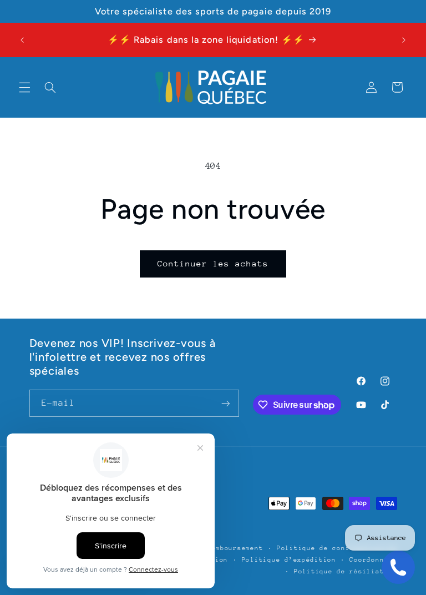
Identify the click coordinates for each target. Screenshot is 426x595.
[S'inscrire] (225, 403)
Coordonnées (373, 559)
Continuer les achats (213, 263)
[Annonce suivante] (404, 40)
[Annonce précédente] (22, 40)
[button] (24, 87)
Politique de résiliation (345, 571)
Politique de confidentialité (337, 548)
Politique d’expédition (289, 559)
